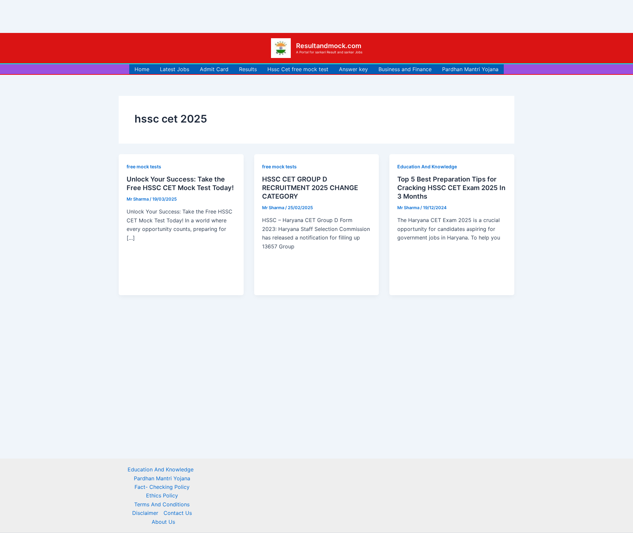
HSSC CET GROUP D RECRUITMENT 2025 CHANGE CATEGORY (310, 187)
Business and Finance (405, 69)
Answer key (353, 69)
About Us (163, 522)
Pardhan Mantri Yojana (470, 69)
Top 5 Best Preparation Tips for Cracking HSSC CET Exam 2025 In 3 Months (451, 187)
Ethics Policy (162, 495)
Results (248, 69)
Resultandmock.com (328, 46)
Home (142, 69)
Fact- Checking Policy (162, 487)
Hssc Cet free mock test (297, 69)
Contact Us (178, 513)
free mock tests (144, 166)
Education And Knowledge (427, 166)
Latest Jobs (174, 69)
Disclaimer (145, 513)
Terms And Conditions (162, 504)
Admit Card (214, 69)
